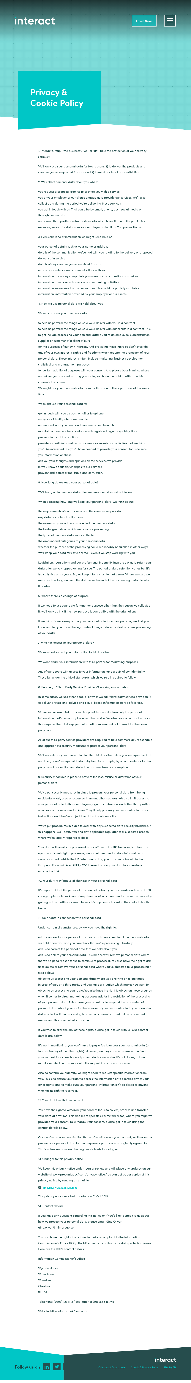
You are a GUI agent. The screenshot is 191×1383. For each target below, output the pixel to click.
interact (35, 21)
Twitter (57, 1366)
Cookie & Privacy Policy (145, 1367)
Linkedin (46, 1366)
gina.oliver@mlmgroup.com (59, 1187)
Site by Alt (170, 1367)
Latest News (144, 21)
